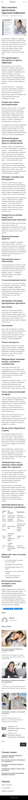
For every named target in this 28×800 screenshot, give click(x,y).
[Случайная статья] (23, 1)
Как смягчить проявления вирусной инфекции (12, 765)
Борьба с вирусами (8, 608)
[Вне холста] (2, 1)
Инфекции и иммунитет (8, 791)
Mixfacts (12, 2)
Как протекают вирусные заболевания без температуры (13, 760)
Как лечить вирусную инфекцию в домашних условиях (12, 649)
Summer (7, 15)
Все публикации (18, 608)
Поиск (3, 741)
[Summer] (5, 620)
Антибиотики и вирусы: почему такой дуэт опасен (13, 769)
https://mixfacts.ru (13, 620)
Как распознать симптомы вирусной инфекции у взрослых (13, 774)
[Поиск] (25, 1)
